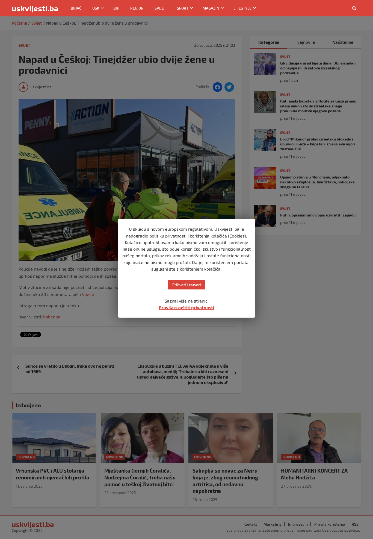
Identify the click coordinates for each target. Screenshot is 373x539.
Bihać (76, 8)
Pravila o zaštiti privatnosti (186, 307)
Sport (182, 8)
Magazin (211, 8)
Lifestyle (242, 8)
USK (95, 8)
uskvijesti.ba (35, 8)
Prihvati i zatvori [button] (186, 284)
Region (137, 8)
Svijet (160, 8)
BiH (116, 8)
